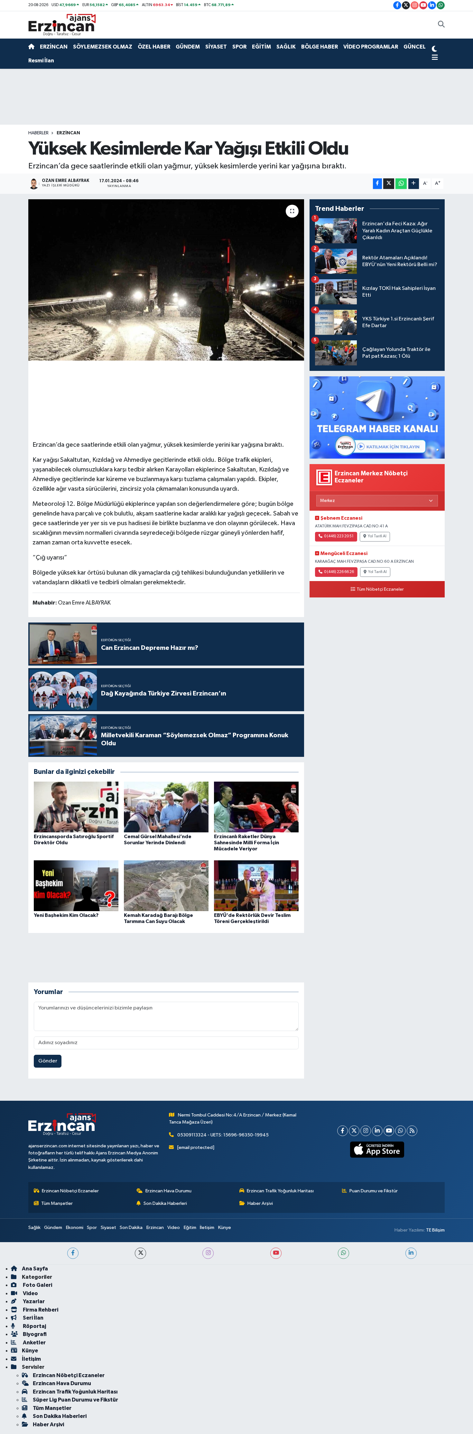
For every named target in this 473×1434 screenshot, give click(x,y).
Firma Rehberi (40, 1310)
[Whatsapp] (400, 1130)
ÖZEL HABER (154, 46)
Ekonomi (74, 1227)
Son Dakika (131, 1227)
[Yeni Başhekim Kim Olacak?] (76, 885)
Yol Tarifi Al (377, 536)
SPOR (239, 46)
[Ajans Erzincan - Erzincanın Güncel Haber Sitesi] (62, 24)
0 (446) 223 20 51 (339, 536)
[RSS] (412, 1130)
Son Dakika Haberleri (165, 1203)
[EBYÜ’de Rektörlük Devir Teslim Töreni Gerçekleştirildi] (256, 885)
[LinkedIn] (377, 1130)
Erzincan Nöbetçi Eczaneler (70, 1190)
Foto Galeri (37, 1285)
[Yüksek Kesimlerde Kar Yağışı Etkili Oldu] (166, 280)
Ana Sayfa (35, 1268)
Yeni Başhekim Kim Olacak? (66, 915)
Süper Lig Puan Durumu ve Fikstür (75, 1400)
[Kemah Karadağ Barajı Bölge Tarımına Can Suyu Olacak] (166, 885)
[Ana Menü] (435, 58)
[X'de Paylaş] (388, 183)
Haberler (38, 133)
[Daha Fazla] (413, 183)
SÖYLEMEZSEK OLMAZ (102, 46)
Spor (92, 1227)
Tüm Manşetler (57, 1203)
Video (173, 1227)
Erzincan (155, 1227)
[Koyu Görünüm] (434, 50)
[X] (354, 1130)
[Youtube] (389, 1130)
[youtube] (276, 1253)
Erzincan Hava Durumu (168, 1190)
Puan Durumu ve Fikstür (373, 1190)
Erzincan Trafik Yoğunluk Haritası (280, 1190)
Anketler (34, 1342)
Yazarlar (33, 1301)
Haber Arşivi (260, 1203)
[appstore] (377, 1150)
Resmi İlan (41, 60)
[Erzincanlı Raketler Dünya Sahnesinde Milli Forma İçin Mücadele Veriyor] (256, 807)
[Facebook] (342, 1130)
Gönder (47, 1061)
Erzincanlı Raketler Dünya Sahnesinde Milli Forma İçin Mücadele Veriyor (246, 842)
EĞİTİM (261, 46)
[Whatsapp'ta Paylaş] (401, 183)
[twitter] (140, 1253)
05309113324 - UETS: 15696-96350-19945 (223, 1135)
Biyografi (34, 1334)
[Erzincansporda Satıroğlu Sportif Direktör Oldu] (76, 807)
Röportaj (34, 1326)
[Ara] (441, 25)
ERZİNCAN (54, 46)
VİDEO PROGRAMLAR (370, 46)
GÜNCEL (414, 46)
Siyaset (108, 1227)
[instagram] (208, 1253)
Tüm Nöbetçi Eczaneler (380, 589)
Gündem (53, 1227)
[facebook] (73, 1253)
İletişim (207, 1227)
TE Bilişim (435, 1230)
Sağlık (34, 1227)
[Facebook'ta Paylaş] (377, 183)
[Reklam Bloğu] (377, 417)
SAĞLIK (286, 46)
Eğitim (190, 1227)
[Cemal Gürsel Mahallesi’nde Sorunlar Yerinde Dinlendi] (166, 807)
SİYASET (216, 46)
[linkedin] (411, 1253)
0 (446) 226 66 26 (339, 572)
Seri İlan (32, 1318)
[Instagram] (365, 1130)
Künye (224, 1227)
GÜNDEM (188, 46)
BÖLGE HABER (319, 46)
